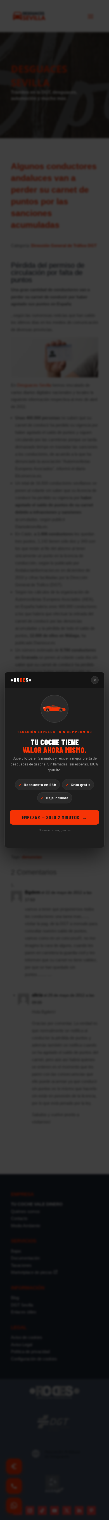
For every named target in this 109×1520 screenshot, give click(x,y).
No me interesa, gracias (54, 830)
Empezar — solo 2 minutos (54, 817)
